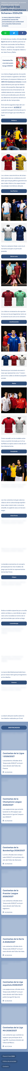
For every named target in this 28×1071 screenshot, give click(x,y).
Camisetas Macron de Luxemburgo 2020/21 (8, 63)
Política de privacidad (9, 1061)
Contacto (6, 1066)
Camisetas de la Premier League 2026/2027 (10, 893)
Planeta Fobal (9, 1056)
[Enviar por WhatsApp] (5, 33)
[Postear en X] (14, 33)
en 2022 (16, 107)
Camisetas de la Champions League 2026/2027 (12, 802)
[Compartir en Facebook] (22, 33)
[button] (4, 8)
